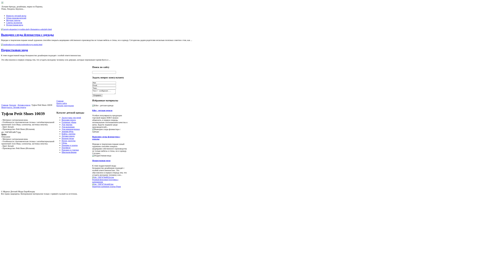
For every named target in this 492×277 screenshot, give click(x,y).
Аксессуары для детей (71, 118)
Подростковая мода (14, 25)
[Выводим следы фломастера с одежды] (26, 29)
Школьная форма (69, 152)
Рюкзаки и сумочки (70, 150)
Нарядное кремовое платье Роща (106, 186)
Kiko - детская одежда (102, 110)
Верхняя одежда (69, 120)
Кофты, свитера (68, 134)
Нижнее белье (68, 138)
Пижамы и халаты (70, 145)
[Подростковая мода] (21, 44)
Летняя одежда (23, 105)
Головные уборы (69, 122)
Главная (4, 105)
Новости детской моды (16, 16)
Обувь (64, 143)
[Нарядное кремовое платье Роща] (102, 184)
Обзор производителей (16, 18)
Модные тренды (13, 20)
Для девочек (67, 124)
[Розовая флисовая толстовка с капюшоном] (103, 177)
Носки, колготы (68, 141)
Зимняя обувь (67, 131)
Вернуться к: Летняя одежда (13, 107)
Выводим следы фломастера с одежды (27, 34)
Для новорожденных (71, 129)
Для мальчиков (68, 127)
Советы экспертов (14, 23)
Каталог (12, 105)
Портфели (66, 148)
